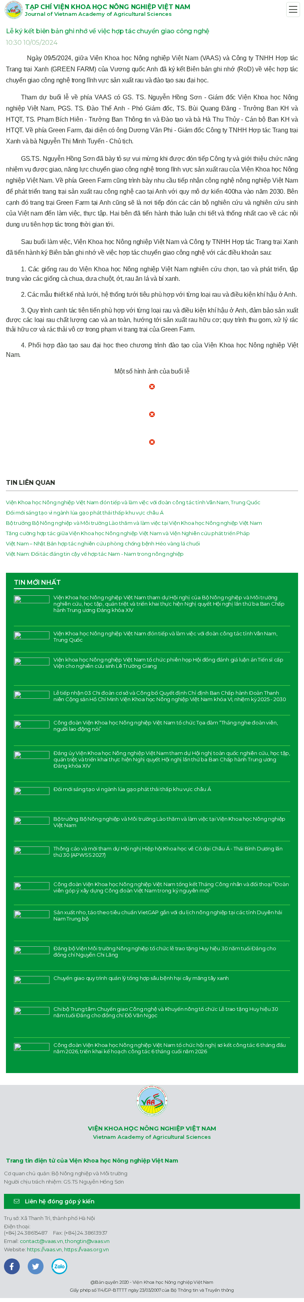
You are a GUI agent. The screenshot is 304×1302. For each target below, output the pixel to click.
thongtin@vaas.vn (87, 1241)
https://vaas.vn (44, 1249)
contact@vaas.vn (41, 1241)
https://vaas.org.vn (86, 1249)
